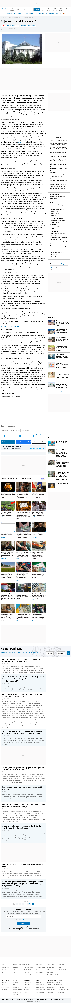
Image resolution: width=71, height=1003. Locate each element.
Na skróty (60, 980)
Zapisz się (23, 923)
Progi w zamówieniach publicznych (59, 243)
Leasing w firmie (39, 970)
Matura (14, 990)
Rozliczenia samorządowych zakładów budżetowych (57, 253)
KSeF (63, 13)
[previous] (14, 904)
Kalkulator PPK (54, 211)
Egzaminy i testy (16, 987)
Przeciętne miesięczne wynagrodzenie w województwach (58, 240)
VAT (21, 380)
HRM (14, 972)
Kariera (42, 999)
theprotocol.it (61, 990)
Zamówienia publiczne (55, 224)
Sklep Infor (26, 972)
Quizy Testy (53, 256)
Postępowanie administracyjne (57, 220)
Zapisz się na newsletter (39, 436)
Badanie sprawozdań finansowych (58, 246)
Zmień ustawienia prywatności (25, 999)
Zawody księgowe (5, 970)
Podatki (2, 964)
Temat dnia (19, 17)
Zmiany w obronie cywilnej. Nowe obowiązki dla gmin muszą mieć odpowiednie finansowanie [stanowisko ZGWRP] (58, 187)
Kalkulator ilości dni (55, 213)
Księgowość (9, 13)
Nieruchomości (51, 13)
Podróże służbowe (51, 987)
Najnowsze (59, 140)
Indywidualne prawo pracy (18, 964)
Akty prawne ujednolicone (29, 990)
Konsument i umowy (28, 967)
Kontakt (50, 999)
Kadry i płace (4, 989)
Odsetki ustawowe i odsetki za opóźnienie (57, 234)
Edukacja (58, 13)
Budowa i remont (62, 969)
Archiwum (60, 984)
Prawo (32, 13)
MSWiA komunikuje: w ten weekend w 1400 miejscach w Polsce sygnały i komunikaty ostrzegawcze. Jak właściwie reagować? (59, 148)
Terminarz (55, 264)
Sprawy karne (27, 965)
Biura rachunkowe (51, 962)
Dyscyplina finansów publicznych (58, 248)
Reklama (55, 999)
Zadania (25, 652)
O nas (2, 999)
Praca (25, 970)
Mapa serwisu (62, 999)
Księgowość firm (5, 962)
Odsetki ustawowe (51, 989)
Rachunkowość (4, 965)
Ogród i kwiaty (61, 970)
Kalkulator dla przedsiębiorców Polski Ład (57, 201)
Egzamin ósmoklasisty (17, 992)
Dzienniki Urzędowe (28, 985)
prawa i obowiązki (15, 430)
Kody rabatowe (61, 985)
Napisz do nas (24, 436)
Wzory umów (61, 987)
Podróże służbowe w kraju (52, 982)
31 (51, 267)
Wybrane (65, 140)
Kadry (14, 13)
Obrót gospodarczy (5, 967)
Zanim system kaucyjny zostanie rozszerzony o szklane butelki (58, 175)
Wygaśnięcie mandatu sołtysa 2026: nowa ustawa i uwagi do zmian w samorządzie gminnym (59, 163)
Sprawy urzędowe (28, 969)
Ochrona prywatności (10, 999)
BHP (13, 970)
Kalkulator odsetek (40, 987)
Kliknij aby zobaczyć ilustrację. (10, 326)
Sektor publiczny (26, 13)
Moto (45, 13)
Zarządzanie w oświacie (18, 989)
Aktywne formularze (59, 218)
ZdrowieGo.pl (61, 982)
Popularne (53, 140)
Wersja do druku (9, 436)
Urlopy (14, 969)
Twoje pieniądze (39, 13)
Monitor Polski (27, 984)
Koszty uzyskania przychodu (57, 250)
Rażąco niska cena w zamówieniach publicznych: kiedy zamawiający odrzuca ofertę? (59, 152)
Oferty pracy (61, 992)
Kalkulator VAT (39, 985)
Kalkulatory (55, 195)
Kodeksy (26, 992)
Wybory (52, 228)
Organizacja (12, 652)
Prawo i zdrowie (27, 974)
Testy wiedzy (15, 994)
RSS (46, 999)
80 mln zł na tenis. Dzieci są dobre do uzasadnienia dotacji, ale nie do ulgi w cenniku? (59, 144)
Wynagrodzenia (16, 965)
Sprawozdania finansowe (52, 974)
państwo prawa (5, 430)
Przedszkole (15, 982)
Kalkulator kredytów (55, 207)
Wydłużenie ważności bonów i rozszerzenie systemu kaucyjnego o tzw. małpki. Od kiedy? (58, 183)
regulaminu (23, 919)
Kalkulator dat (53, 215)
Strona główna (4, 17)
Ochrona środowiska (55, 226)
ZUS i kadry (3, 969)
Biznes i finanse (39, 964)
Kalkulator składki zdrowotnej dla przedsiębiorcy (58, 197)
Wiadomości (4, 652)
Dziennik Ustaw (27, 982)
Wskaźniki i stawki (51, 980)
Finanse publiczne (54, 222)
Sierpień (63, 264)
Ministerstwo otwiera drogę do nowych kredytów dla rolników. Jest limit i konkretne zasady (58, 167)
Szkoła (14, 984)
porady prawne (25, 430)
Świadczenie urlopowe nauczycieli (58, 237)
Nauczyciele (15, 985)
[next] (33, 904)
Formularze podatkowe (63, 989)
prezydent (21, 142)
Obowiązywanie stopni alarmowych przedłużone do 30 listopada (58, 159)
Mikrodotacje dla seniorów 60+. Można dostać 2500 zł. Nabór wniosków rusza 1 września (57, 171)
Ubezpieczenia (16, 967)
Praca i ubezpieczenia (40, 967)
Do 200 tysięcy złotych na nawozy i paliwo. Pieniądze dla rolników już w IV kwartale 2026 (59, 155)
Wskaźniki (55, 231)
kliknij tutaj (31, 929)
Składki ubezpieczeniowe (52, 985)
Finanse (19, 652)
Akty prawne (27, 980)
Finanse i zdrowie (39, 972)
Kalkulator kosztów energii (56, 205)
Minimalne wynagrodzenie (52, 984)
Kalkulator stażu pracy (40, 989)
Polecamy (51, 438)
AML (48, 975)
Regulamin (36, 999)
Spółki (37, 965)
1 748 (29, 903)
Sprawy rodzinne (27, 964)
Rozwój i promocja (33, 652)
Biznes (19, 13)
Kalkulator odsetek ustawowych (58, 209)
